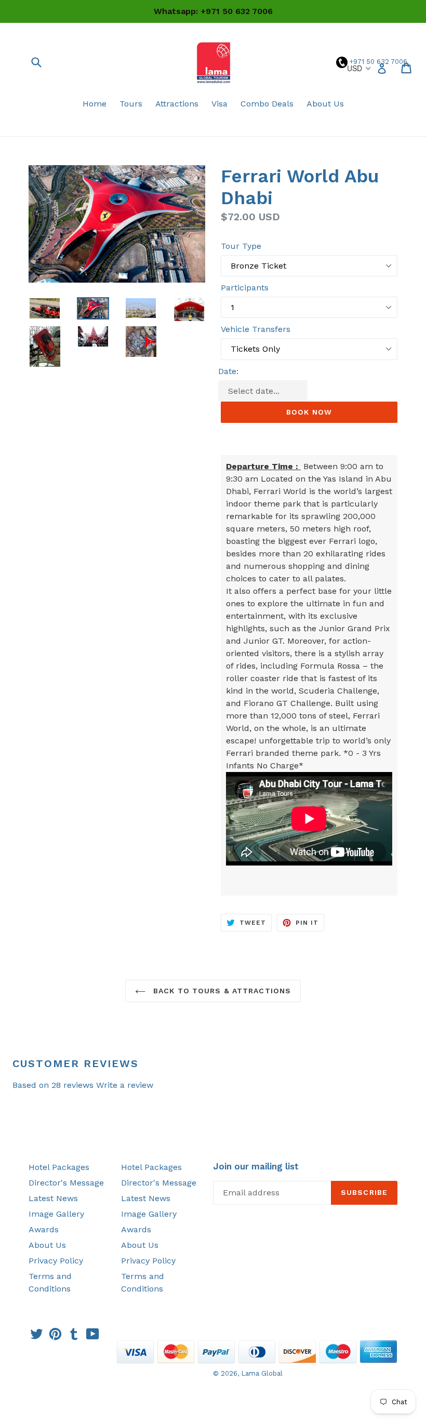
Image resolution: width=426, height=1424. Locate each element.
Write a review (124, 1085)
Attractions (176, 104)
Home (94, 104)
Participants (245, 287)
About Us (325, 104)
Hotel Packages (59, 1167)
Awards (44, 1229)
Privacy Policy (56, 1261)
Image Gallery (56, 1214)
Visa (219, 104)
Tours (130, 104)
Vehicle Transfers (255, 329)
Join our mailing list (256, 1166)
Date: (228, 371)
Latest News (53, 1198)
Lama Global (262, 1373)
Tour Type (241, 246)
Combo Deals (267, 104)
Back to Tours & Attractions (221, 991)
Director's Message (66, 1183)
